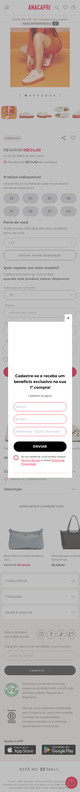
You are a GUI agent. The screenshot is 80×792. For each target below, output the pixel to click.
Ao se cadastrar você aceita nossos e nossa (43, 460)
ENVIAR (40, 446)
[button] (68, 318)
